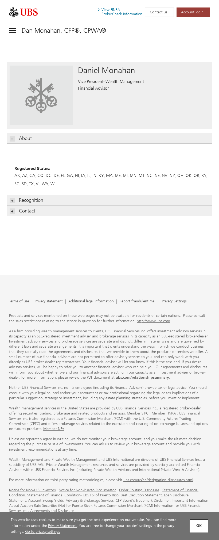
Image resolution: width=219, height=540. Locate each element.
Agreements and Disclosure (52, 510)
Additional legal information (91, 301)
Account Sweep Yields (46, 500)
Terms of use (19, 301)
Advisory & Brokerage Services (90, 500)
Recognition (31, 200)
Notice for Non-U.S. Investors (32, 490)
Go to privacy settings (42, 531)
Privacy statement (49, 301)
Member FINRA (164, 413)
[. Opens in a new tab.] (23, 12)
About (25, 138)
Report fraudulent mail (137, 301)
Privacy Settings (174, 301)
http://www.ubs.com (153, 321)
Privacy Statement (62, 525)
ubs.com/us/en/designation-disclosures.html (158, 480)
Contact (27, 211)
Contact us (158, 12)
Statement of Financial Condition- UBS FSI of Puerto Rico (73, 495)
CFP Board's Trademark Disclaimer (143, 500)
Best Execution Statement (141, 495)
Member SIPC (137, 413)
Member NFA (53, 429)
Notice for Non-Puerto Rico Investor (87, 490)
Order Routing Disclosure (139, 490)
